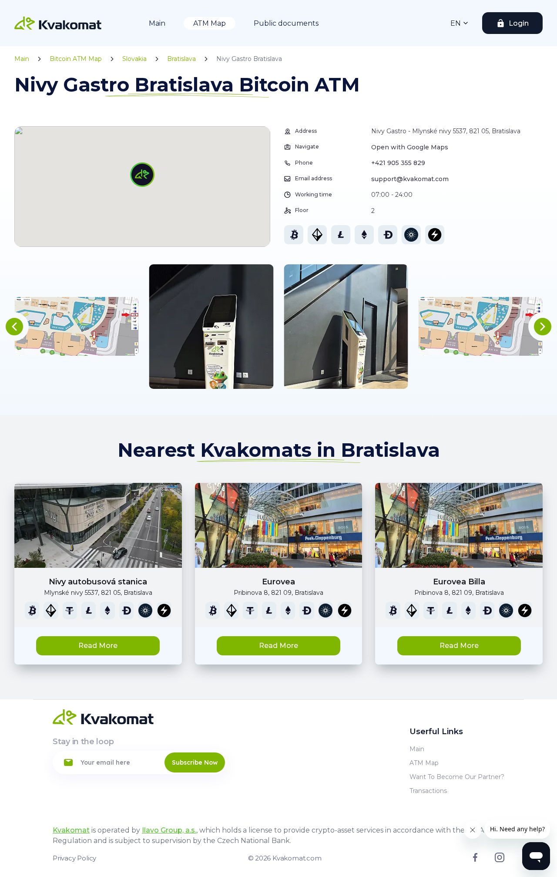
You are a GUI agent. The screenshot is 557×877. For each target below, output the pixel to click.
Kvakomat (71, 830)
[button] (14, 326)
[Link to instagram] (499, 860)
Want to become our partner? (456, 777)
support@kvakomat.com (410, 179)
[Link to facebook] (475, 860)
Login (519, 23)
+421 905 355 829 (398, 163)
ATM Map (209, 23)
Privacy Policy (74, 858)
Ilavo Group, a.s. (169, 830)
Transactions (428, 791)
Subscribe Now (195, 762)
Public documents (286, 23)
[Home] (57, 23)
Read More (97, 645)
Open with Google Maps (409, 147)
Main (157, 23)
